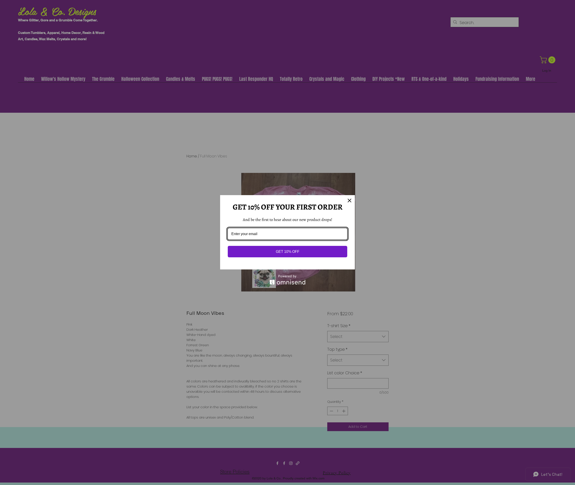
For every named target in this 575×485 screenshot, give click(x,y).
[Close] (349, 200)
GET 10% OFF (287, 252)
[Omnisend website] (287, 279)
